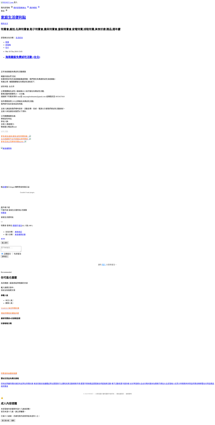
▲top (3, 238)
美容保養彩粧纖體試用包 (43, 384)
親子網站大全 (162, 384)
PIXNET (90, 394)
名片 (7, 48)
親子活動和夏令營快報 (120, 384)
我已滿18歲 (5, 420)
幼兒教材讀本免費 (149, 384)
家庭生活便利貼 (13, 17)
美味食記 (18, 232)
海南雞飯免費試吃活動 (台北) (22, 57)
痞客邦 (15, 226)
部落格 (8, 45)
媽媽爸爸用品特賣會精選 (192, 384)
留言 (20, 226)
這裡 (4, 187)
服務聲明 (129, 394)
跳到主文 (4, 24)
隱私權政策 (120, 394)
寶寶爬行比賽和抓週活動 (63, 384)
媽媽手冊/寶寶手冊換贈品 (83, 384)
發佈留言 (5, 256)
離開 (12, 420)
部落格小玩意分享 (175, 384)
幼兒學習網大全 (136, 384)
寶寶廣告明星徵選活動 (102, 384)
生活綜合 (19, 38)
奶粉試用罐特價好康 (9, 384)
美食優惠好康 (20, 234)
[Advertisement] (27, 64)
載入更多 (5, 243)
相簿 (7, 42)
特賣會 (3, 213)
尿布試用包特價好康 (25, 384)
